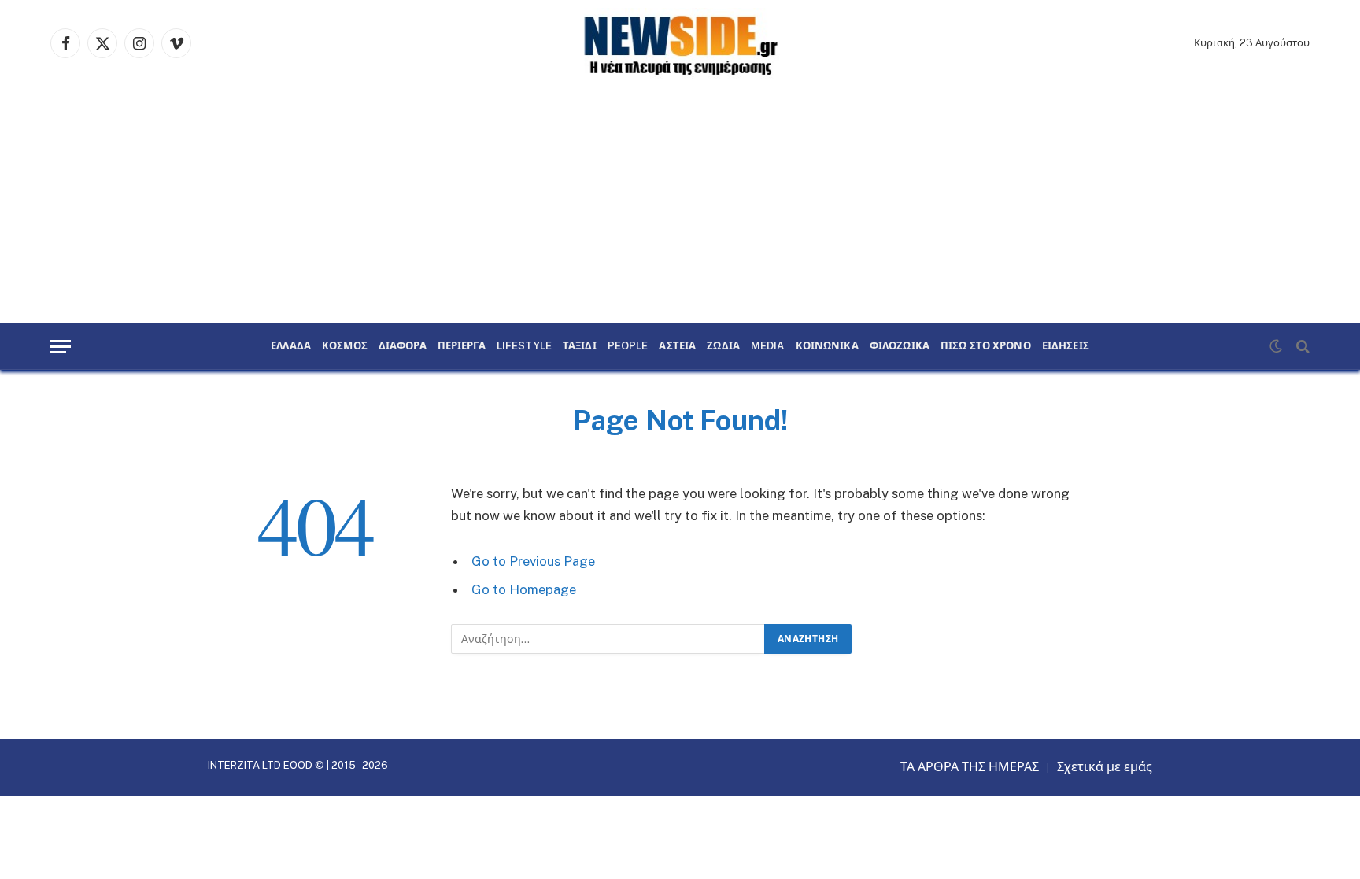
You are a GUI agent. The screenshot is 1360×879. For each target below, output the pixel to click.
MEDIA (768, 346)
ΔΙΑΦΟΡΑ (403, 346)
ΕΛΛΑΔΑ (291, 346)
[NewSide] (680, 43)
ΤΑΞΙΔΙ (580, 346)
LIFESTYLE (524, 346)
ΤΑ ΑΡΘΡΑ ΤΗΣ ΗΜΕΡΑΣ (969, 766)
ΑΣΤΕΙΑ (677, 346)
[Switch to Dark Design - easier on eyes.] (1276, 346)
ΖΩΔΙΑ (723, 346)
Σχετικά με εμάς (1104, 766)
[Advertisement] (680, 204)
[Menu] (60, 346)
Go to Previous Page (533, 561)
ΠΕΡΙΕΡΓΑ (462, 346)
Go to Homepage (523, 589)
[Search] (1301, 346)
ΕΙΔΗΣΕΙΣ (1065, 346)
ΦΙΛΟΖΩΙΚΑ (899, 346)
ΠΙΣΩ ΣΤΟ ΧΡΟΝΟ (986, 346)
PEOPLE (628, 346)
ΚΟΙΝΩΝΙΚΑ (827, 346)
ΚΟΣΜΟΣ (345, 346)
